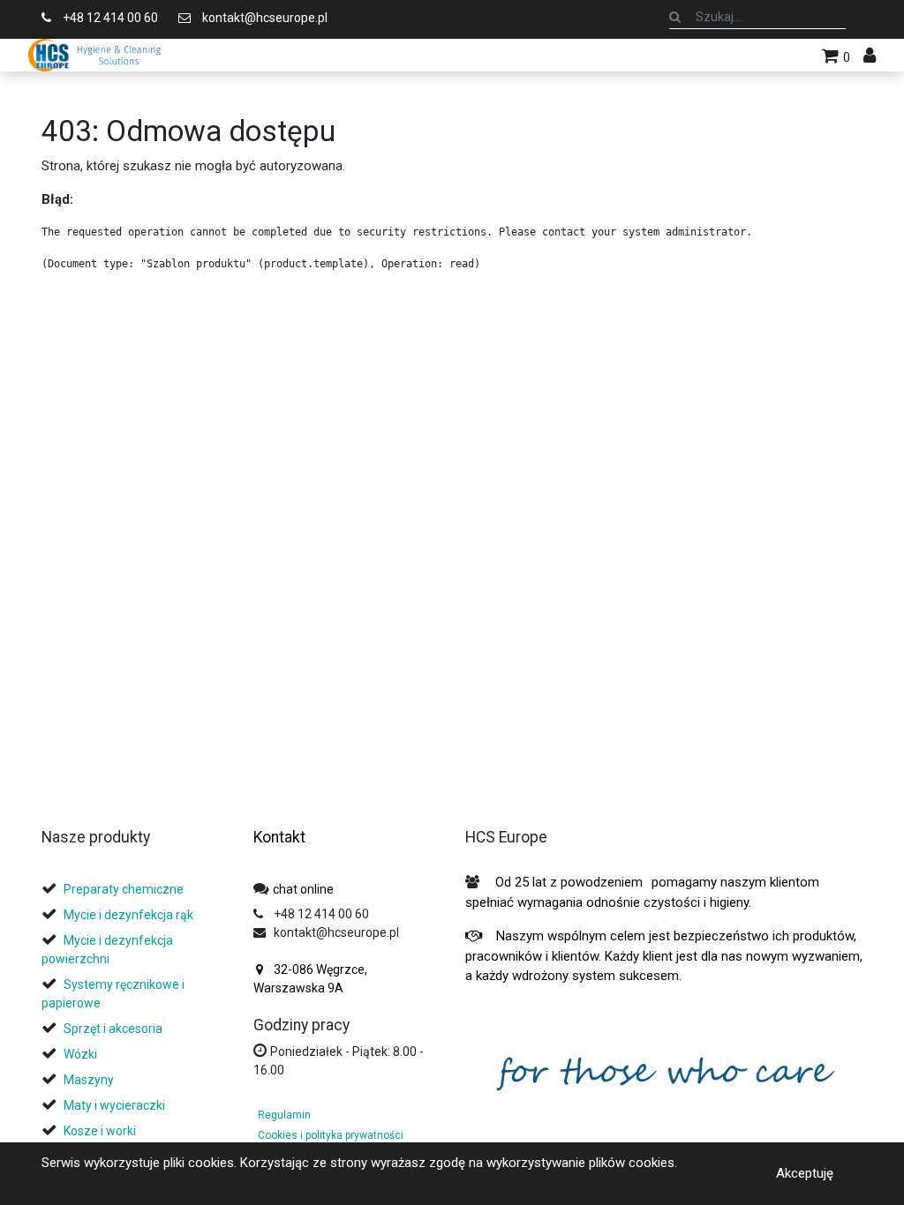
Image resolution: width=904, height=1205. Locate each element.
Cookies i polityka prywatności (330, 1135)
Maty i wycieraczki (114, 1105)
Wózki (80, 1054)
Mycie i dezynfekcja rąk (128, 915)
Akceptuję (804, 1173)
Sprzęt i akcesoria (113, 1029)
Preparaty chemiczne (125, 889)
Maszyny (89, 1080)
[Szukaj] (675, 17)
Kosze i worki (100, 1131)
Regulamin (284, 1115)
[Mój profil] (869, 55)
